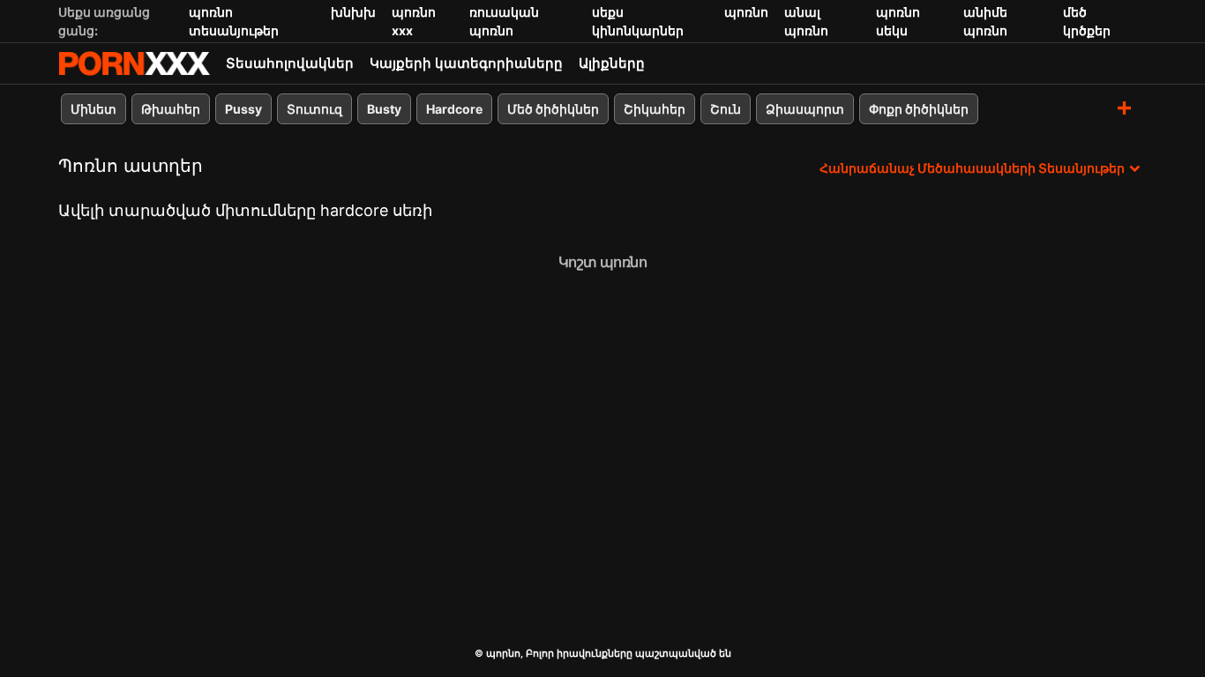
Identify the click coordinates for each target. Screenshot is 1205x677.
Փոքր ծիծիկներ (919, 108)
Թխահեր (170, 108)
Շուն (725, 108)
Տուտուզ (314, 108)
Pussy (243, 108)
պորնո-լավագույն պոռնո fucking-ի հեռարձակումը (134, 63)
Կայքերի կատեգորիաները (466, 63)
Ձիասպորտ (805, 108)
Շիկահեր (654, 108)
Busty (384, 108)
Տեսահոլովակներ (290, 63)
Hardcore (454, 108)
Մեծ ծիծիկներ (553, 108)
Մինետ (93, 108)
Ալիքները (612, 63)
